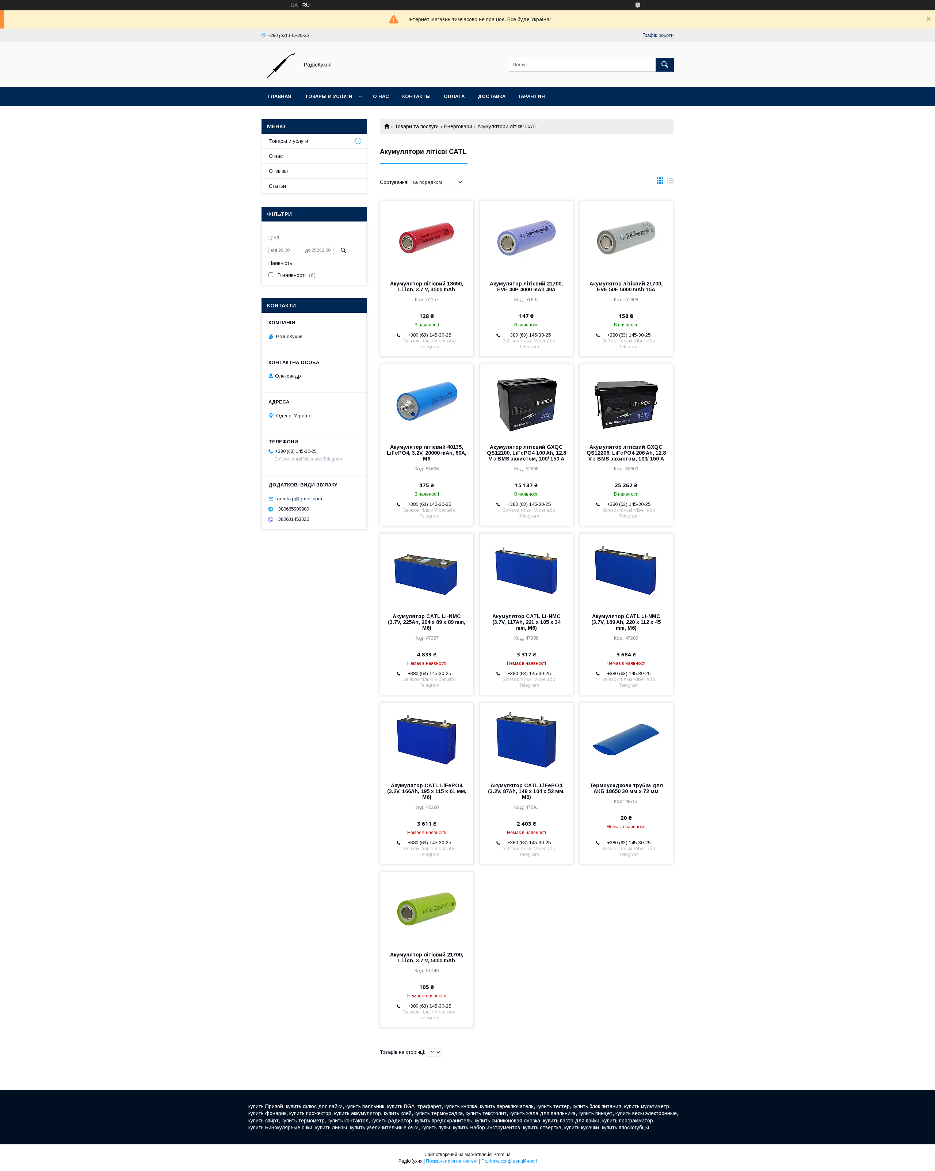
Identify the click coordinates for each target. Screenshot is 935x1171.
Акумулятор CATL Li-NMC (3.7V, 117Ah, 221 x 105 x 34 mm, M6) (526, 622)
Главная (279, 96)
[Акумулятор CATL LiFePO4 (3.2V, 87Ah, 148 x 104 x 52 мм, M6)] (526, 739)
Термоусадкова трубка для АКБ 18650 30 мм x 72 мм (626, 788)
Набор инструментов (495, 1127)
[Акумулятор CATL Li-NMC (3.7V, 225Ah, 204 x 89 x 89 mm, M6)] (426, 570)
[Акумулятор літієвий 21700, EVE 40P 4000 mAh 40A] (526, 237)
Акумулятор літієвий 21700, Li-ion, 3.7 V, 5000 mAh (426, 957)
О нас (381, 96)
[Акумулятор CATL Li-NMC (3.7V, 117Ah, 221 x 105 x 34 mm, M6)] (526, 570)
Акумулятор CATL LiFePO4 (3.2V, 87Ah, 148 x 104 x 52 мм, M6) (526, 791)
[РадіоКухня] (278, 77)
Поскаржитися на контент (452, 1161)
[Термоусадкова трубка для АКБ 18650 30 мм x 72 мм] (626, 739)
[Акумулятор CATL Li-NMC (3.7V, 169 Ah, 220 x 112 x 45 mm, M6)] (626, 570)
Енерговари (458, 126)
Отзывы (278, 171)
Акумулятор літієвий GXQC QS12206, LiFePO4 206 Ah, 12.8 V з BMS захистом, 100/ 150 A (626, 453)
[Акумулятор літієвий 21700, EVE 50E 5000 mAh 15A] (626, 237)
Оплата (454, 96)
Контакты (416, 96)
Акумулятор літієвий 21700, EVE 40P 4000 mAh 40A (526, 286)
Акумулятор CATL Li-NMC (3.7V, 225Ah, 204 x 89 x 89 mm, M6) (426, 622)
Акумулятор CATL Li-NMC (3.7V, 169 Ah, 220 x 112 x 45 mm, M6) (626, 622)
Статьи (277, 186)
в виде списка (670, 182)
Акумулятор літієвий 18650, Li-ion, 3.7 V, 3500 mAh (426, 286)
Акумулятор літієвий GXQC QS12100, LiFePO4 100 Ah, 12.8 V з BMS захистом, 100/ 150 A (526, 453)
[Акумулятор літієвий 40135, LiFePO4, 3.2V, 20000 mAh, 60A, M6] (426, 400)
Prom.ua (502, 1154)
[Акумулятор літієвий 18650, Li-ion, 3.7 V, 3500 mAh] (426, 237)
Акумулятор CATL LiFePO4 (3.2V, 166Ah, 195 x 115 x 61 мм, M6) (426, 791)
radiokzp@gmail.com (298, 498)
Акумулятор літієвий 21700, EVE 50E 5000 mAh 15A (626, 286)
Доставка (491, 96)
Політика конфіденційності (509, 1161)
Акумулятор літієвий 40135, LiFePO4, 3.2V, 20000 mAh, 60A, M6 (426, 453)
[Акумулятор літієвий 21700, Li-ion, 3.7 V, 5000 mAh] (426, 908)
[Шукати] (665, 65)
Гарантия (532, 96)
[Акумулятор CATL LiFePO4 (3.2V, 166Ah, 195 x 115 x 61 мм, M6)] (426, 739)
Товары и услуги (328, 96)
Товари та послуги (416, 126)
